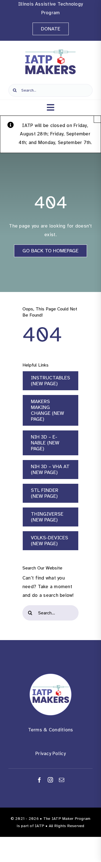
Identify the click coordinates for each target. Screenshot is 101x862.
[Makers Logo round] (50, 676)
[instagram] (50, 779)
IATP (39, 825)
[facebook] (39, 779)
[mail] (61, 779)
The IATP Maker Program (67, 818)
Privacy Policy (50, 753)
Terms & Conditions (50, 730)
